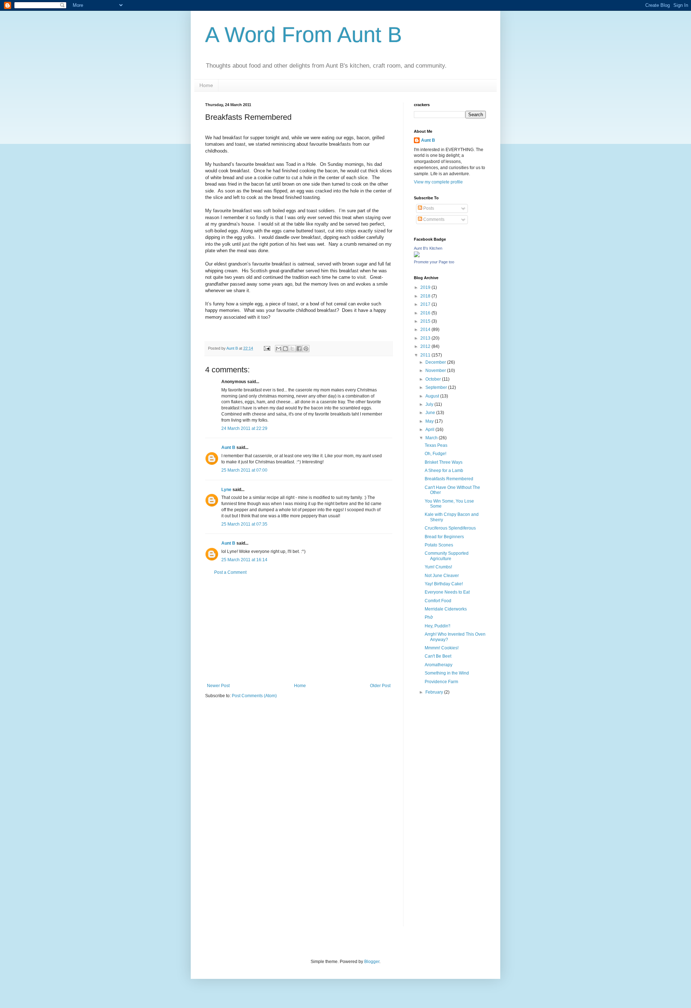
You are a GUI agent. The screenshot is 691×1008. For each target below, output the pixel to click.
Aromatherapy (438, 664)
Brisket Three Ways (443, 462)
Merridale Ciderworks (446, 609)
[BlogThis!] (285, 348)
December (436, 362)
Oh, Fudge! (435, 453)
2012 (426, 346)
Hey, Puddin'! (437, 625)
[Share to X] (292, 348)
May (430, 421)
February (434, 692)
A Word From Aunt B (303, 35)
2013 (426, 338)
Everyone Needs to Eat (447, 592)
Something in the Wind (447, 673)
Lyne (226, 489)
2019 (426, 287)
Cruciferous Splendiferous (450, 528)
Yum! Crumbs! (438, 566)
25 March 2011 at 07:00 (244, 470)
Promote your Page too (434, 262)
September (436, 387)
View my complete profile (438, 182)
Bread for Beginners (444, 536)
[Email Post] (266, 348)
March (432, 437)
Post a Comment (230, 572)
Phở (429, 617)
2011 (426, 355)
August (432, 396)
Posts (428, 208)
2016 (426, 312)
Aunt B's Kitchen (428, 248)
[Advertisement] (299, 629)
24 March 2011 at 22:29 (244, 428)
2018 (426, 296)
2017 (426, 304)
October (433, 379)
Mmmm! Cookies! (442, 647)
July (429, 404)
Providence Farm (441, 681)
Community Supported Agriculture (447, 556)
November (436, 370)
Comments (433, 219)
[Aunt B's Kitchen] (417, 255)
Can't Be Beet (438, 656)
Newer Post (218, 685)
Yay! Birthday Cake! (444, 583)
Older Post (380, 685)
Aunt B (228, 447)
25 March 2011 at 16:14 (244, 559)
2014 (426, 329)
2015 (426, 321)
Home (206, 85)
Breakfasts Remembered (449, 478)
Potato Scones (439, 545)
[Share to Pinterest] (306, 348)
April (430, 429)
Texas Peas (436, 445)
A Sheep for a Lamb (444, 470)
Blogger (371, 961)
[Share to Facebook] (299, 348)
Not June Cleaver (442, 575)
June (430, 412)
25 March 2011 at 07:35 (244, 524)
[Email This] (278, 348)
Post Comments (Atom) (254, 695)
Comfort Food (438, 600)
